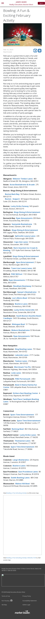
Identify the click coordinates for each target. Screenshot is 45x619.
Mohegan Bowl (18, 324)
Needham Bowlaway (22, 286)
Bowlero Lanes (21, 304)
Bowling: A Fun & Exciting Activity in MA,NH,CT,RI (21, 558)
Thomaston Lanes (22, 441)
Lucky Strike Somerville (24, 310)
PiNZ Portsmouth (22, 379)
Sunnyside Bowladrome (22, 224)
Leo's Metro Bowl (19, 298)
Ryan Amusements (24, 218)
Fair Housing (5, 601)
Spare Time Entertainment (22, 414)
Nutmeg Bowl (18, 429)
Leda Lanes (16, 373)
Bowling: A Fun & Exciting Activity (16, 493)
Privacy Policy (26, 596)
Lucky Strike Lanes (28, 435)
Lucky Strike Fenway (20, 206)
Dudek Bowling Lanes (20, 477)
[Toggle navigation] (2, 3)
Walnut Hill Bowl (22, 483)
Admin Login (26, 605)
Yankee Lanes (21, 361)
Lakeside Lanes (22, 355)
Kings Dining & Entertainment (27, 212)
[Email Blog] (40, 52)
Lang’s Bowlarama (21, 460)
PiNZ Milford (16, 274)
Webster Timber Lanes (23, 179)
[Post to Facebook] (35, 52)
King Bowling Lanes (23, 349)
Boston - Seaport (12, 199)
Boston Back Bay (12, 194)
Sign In (41, 3)
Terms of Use (6, 596)
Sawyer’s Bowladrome (26, 292)
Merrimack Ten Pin (22, 367)
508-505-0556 (12, 570)
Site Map (4, 605)
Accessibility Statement (29, 601)
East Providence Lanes (28, 471)
